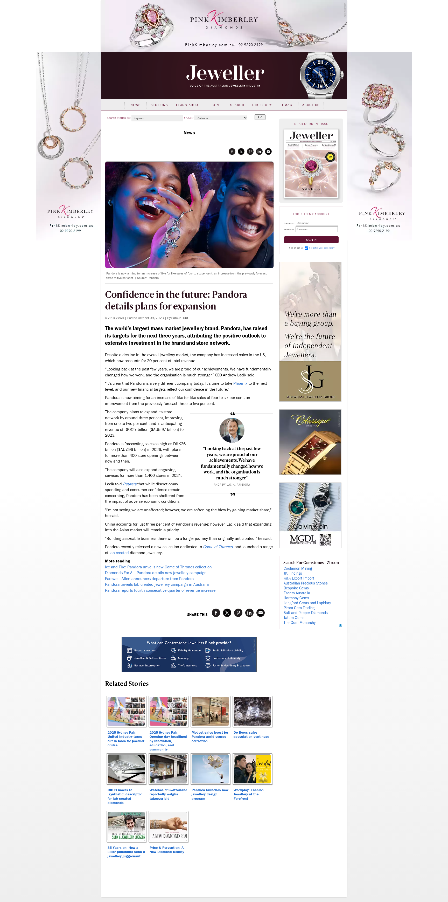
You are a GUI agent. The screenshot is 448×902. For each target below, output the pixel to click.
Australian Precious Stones (306, 583)
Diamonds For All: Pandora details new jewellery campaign (156, 572)
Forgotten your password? (321, 248)
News (135, 105)
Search (237, 105)
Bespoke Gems (296, 588)
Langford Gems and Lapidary (307, 603)
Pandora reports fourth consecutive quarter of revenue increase (160, 590)
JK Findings (293, 573)
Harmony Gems (296, 598)
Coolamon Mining (298, 568)
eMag (287, 105)
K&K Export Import (299, 578)
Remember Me (296, 248)
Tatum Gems (294, 618)
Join (215, 105)
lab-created (119, 552)
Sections (159, 105)
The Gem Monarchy (300, 623)
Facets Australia (297, 593)
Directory (262, 105)
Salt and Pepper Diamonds (306, 613)
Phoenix (240, 383)
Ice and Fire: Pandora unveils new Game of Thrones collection (158, 567)
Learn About (188, 105)
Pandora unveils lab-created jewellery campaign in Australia (157, 584)
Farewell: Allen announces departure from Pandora (149, 578)
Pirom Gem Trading (299, 608)
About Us (311, 105)
